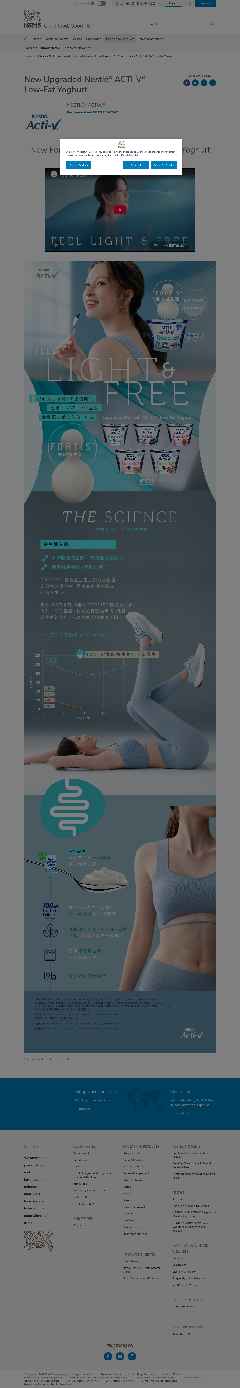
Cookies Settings (78, 165)
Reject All (136, 165)
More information (130, 154)
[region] (121, 157)
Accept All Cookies (164, 165)
